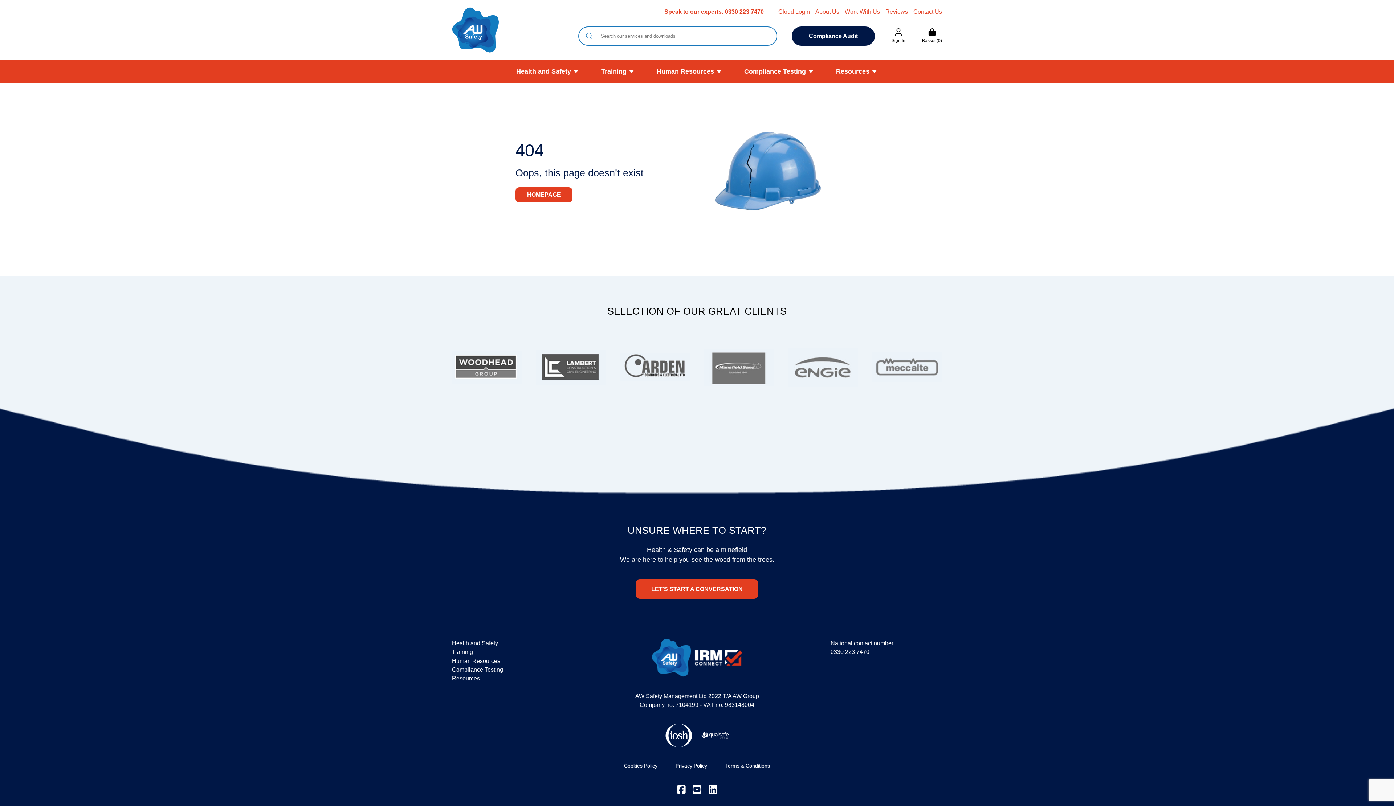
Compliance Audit (833, 36)
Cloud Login (794, 11)
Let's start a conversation (697, 589)
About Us (827, 11)
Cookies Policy (640, 766)
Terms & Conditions (747, 766)
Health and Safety (543, 71)
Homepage (544, 195)
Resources (852, 71)
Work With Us (862, 11)
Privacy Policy (691, 766)
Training (614, 71)
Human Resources (685, 71)
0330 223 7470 (744, 11)
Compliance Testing (775, 71)
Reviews (896, 11)
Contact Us (927, 11)
